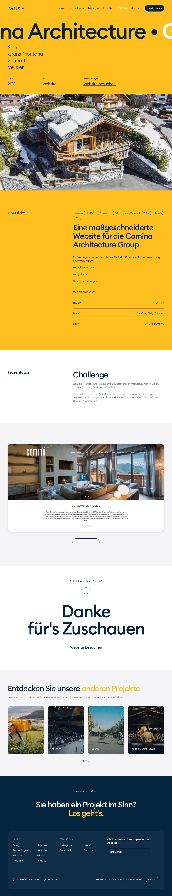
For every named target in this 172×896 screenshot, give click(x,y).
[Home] (16, 8)
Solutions (18, 855)
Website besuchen (99, 84)
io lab (39, 855)
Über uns (136, 8)
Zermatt (158, 213)
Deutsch (151, 879)
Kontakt (41, 860)
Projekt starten (154, 8)
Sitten (77, 218)
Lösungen (93, 8)
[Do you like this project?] (86, 591)
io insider (41, 850)
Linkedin (88, 845)
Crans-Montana (131, 213)
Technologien (76, 8)
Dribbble (88, 850)
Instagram (66, 845)
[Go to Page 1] (83, 761)
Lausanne (81, 791)
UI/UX (91, 213)
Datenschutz (53, 879)
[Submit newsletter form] (149, 852)
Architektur (104, 213)
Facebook (65, 850)
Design (61, 8)
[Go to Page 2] (86, 761)
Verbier (146, 213)
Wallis (116, 213)
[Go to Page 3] (88, 761)
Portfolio (122, 8)
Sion (93, 791)
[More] (86, 541)
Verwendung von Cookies (28, 879)
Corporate (79, 213)
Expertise (108, 8)
